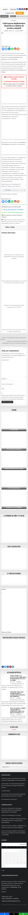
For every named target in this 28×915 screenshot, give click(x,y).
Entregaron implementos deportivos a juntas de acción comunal (14, 25)
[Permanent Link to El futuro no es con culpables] (14, 499)
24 (3, 863)
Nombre (4, 378)
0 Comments (18, 682)
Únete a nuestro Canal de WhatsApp (13, 212)
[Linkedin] (9, 49)
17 (3, 859)
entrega (10, 219)
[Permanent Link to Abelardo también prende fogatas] (14, 460)
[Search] (27, 9)
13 (14, 856)
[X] (14, 914)
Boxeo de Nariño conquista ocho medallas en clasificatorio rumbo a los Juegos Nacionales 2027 (18, 710)
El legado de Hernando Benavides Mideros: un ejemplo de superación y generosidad (11, 810)
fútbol (14, 219)
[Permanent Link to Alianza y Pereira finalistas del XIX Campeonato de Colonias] (14, 294)
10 (3, 856)
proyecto (11, 223)
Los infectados (14, 429)
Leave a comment (19, 30)
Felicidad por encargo (14, 815)
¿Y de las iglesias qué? (14, 488)
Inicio (6, 9)
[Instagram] (22, 9)
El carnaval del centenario (14, 449)
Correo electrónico (8, 384)
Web (3, 388)
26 (10, 863)
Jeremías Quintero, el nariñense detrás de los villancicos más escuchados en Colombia (13, 832)
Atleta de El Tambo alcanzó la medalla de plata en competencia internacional (13, 820)
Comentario (5, 360)
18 (6, 859)
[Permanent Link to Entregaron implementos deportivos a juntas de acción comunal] (14, 38)
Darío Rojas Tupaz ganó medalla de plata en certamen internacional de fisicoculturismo (17, 694)
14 (17, 856)
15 (21, 856)
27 (14, 863)
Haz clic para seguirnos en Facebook (13, 209)
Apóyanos (19, 13)
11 (6, 856)
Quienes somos (10, 13)
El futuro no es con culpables (14, 507)
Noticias (14, 9)
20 (14, 859)
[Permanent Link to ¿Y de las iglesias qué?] (14, 480)
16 (24, 856)
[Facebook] (20, 9)
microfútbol (5, 223)
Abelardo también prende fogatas (14, 468)
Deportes (14, 20)
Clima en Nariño (6, 632)
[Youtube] (24, 9)
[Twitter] (18, 9)
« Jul (2, 870)
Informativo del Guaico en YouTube (14, 81)
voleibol (17, 223)
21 (17, 859)
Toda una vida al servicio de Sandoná (12, 827)
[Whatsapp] (12, 49)
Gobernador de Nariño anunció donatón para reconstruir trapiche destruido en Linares (13, 785)
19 (10, 859)
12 (10, 856)
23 (24, 859)
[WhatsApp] (23, 914)
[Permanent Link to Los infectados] (14, 421)
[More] (18, 49)
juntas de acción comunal (16, 221)
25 (6, 863)
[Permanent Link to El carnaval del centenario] (14, 441)
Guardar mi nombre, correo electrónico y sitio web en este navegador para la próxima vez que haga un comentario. (13, 397)
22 (21, 859)
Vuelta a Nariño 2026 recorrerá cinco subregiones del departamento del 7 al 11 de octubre (18, 678)
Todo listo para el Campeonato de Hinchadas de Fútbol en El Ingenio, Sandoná (14, 256)
